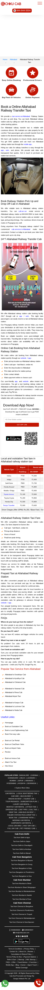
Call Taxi (33, 809)
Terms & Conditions (15, 949)
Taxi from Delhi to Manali (22, 853)
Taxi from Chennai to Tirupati (22, 914)
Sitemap (21, 959)
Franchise (33, 962)
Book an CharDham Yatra (14, 744)
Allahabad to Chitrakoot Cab (15, 682)
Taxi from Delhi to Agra (22, 837)
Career (23, 965)
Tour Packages (12, 801)
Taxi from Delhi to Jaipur (21, 841)
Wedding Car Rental (21, 820)
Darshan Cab (11, 809)
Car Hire (15, 796)
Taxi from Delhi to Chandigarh (21, 845)
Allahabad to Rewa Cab (13, 692)
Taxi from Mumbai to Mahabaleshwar (22, 891)
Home (5, 59)
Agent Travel (32, 965)
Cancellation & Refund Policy (21, 954)
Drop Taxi (13, 812)
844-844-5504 (24, 10)
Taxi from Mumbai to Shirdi (21, 883)
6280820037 (28, 930)
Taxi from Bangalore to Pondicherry (21, 872)
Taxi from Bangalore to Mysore (22, 860)
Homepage (9, 723)
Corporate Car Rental (21, 823)
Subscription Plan (29, 801)
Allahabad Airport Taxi (13, 696)
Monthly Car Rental (15, 807)
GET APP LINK (22, 425)
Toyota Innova (9, 494)
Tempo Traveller (9, 505)
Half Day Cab (29, 826)
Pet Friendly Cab (27, 828)
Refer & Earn (11, 959)
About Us (22, 951)
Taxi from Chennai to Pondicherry (22, 910)
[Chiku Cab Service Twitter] (16, 936)
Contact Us (13, 951)
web (7, 150)
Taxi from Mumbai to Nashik (22, 895)
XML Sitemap (31, 959)
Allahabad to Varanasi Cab (14, 689)
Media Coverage (22, 967)
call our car (23, 211)
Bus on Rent (26, 796)
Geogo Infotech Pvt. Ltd (21, 978)
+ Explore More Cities (22, 788)
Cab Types (23, 809)
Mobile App (10, 965)
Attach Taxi (31, 807)
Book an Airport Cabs (13, 748)
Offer (14, 962)
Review (7, 752)
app (2, 150)
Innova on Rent (15, 799)
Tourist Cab (29, 799)
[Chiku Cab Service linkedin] (27, 936)
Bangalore (24, 775)
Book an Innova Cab (12, 758)
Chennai (34, 775)
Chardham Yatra (26, 818)
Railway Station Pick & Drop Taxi (21, 815)
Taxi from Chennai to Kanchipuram (21, 922)
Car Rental (10, 793)
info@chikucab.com (22, 933)
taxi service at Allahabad (21, 116)
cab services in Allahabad (21, 229)
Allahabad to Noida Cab (13, 710)
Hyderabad (11, 783)
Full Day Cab (12, 828)
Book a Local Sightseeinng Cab (16, 730)
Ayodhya (21, 783)
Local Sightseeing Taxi (27, 793)
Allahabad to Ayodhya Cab (14, 678)
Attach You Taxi (10, 762)
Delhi (22, 778)
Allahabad (13, 59)
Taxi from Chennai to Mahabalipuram (22, 918)
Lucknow (31, 778)
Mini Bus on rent (26, 812)
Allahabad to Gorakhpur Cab (15, 675)
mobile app (28, 144)
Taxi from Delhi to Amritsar (21, 849)
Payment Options (30, 957)
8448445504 (15, 930)
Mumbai (13, 781)
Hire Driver (9, 766)
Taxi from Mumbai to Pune (21, 899)
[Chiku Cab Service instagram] (20, 936)
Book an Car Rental (12, 740)
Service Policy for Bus (14, 957)
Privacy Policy (29, 949)
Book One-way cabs (12, 734)
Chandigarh (13, 778)
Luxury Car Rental (21, 804)
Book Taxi (13, 818)
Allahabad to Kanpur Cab (14, 703)
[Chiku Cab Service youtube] (23, 936)
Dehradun (31, 783)
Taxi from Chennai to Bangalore (21, 906)
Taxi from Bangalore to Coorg (21, 864)
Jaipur (20, 781)
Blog (17, 965)
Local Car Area (14, 826)
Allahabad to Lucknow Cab (15, 706)
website (23, 358)
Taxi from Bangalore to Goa (22, 876)
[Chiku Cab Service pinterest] (25, 936)
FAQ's (8, 962)
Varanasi (29, 781)
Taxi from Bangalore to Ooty (22, 868)
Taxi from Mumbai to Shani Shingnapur (22, 887)
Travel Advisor (23, 962)
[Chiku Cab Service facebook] (18, 936)
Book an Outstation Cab (14, 726)
